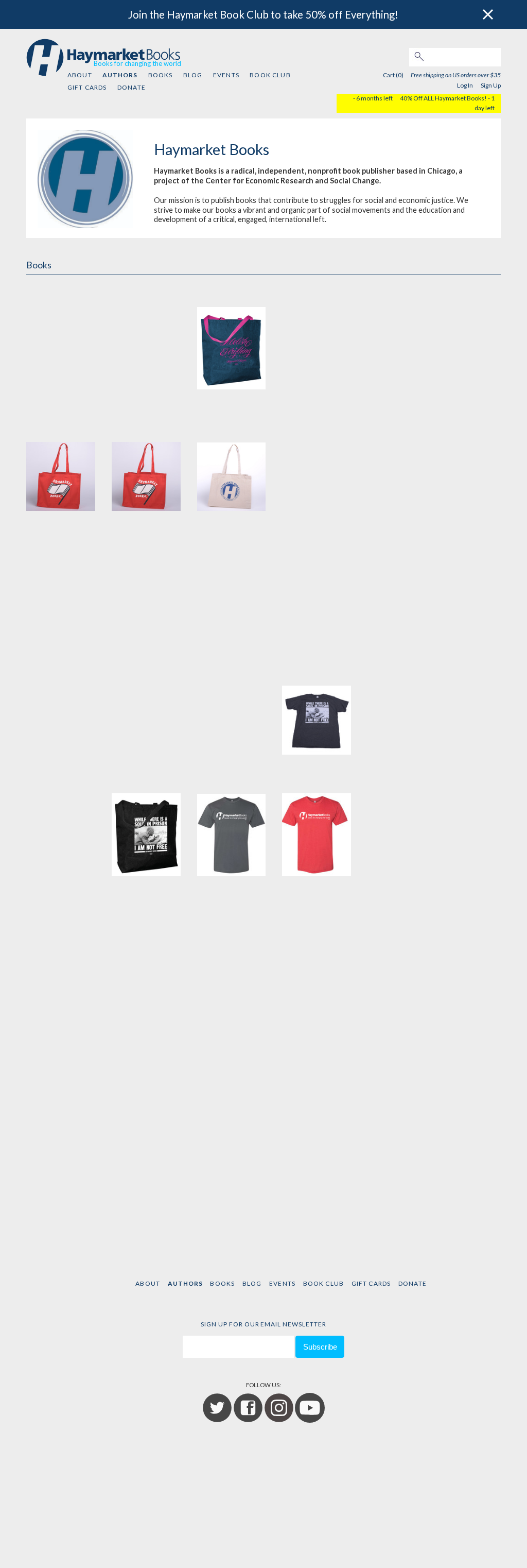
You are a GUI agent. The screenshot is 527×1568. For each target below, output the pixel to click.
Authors (119, 75)
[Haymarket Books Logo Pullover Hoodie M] (60, 1066)
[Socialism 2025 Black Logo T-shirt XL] (146, 579)
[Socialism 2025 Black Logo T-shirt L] (316, 457)
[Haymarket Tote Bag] (231, 457)
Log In (465, 85)
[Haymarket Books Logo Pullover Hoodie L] (401, 944)
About (79, 75)
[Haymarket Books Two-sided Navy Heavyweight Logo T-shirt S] (146, 944)
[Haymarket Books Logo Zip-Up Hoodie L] (401, 1066)
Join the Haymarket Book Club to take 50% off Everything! (263, 14)
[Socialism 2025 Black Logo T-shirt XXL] (231, 579)
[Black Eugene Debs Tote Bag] (146, 823)
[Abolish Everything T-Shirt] (60, 823)
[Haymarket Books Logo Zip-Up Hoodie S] (60, 1188)
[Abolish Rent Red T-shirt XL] (146, 700)
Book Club (270, 75)
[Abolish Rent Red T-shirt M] (401, 579)
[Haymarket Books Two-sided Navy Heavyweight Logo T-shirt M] (60, 944)
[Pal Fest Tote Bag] (316, 335)
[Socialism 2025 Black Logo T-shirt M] (401, 457)
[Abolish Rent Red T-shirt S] (60, 700)
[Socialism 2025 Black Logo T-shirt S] (60, 579)
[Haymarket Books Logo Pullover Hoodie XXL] (316, 1066)
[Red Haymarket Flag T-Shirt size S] (401, 700)
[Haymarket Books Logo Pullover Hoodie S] (146, 1066)
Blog (193, 75)
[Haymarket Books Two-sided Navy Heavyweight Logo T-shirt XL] (231, 944)
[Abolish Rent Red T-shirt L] (316, 579)
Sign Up (491, 85)
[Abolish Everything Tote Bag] (231, 335)
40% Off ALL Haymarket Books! (443, 98)
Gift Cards (87, 87)
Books (160, 75)
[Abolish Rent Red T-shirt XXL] (231, 700)
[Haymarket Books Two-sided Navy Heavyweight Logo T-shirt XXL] (316, 944)
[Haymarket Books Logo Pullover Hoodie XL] (231, 1066)
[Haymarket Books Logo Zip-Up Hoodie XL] (146, 1188)
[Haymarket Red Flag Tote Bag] (60, 457)
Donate (131, 87)
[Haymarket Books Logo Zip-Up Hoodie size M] (146, 335)
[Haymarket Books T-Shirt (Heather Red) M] (316, 823)
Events (226, 75)
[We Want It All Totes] (60, 335)
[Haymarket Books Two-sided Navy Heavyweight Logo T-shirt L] (401, 823)
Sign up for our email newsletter (263, 1324)
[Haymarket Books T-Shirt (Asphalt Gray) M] (231, 823)
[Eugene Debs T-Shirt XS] (316, 700)
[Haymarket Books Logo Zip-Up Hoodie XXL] (231, 1188)
